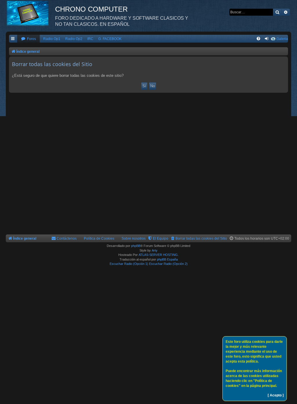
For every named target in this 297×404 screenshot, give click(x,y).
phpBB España (167, 259)
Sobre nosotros (134, 238)
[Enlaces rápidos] (13, 39)
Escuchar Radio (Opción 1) (129, 263)
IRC (90, 39)
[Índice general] (30, 13)
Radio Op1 (51, 39)
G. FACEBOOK (110, 39)
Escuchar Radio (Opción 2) (168, 263)
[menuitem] (28, 39)
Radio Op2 (73, 39)
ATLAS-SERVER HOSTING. (159, 254)
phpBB (135, 246)
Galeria (282, 39)
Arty (154, 250)
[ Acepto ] (276, 395)
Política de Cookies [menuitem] (99, 238)
